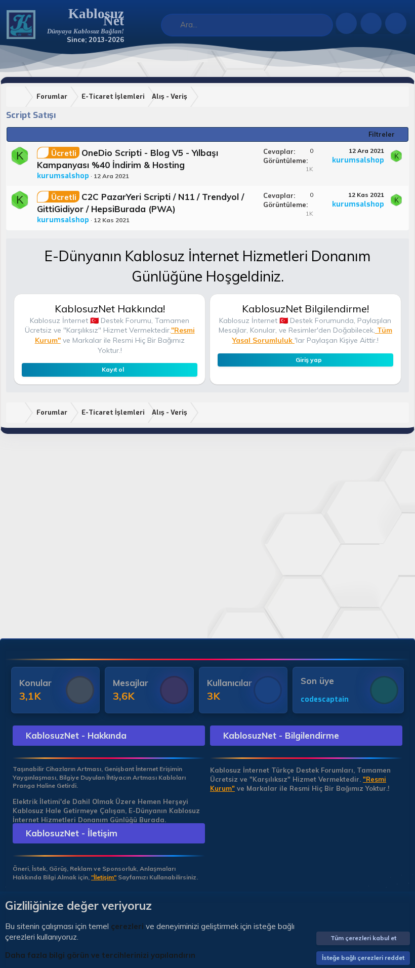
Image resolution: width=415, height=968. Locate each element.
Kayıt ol (113, 369)
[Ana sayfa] (17, 97)
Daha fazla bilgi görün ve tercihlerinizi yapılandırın (100, 955)
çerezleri (127, 926)
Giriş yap (309, 360)
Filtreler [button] (381, 134)
